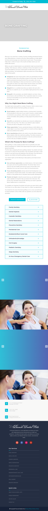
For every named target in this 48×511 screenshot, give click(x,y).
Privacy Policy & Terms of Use (32, 508)
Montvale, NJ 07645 (13, 404)
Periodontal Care (13, 469)
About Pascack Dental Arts (15, 492)
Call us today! (12, 410)
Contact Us (11, 502)
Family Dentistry (13, 452)
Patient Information (13, 495)
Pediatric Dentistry (13, 482)
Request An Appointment (17, 199)
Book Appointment (14, 416)
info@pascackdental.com (14, 417)
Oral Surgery (12, 479)
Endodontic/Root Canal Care (16, 472)
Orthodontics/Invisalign (15, 476)
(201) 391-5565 (33, 199)
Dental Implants (13, 456)
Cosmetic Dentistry (13, 459)
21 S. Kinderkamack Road (15, 403)
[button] (24, 207)
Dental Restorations (14, 462)
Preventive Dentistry (14, 466)
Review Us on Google (24, 361)
